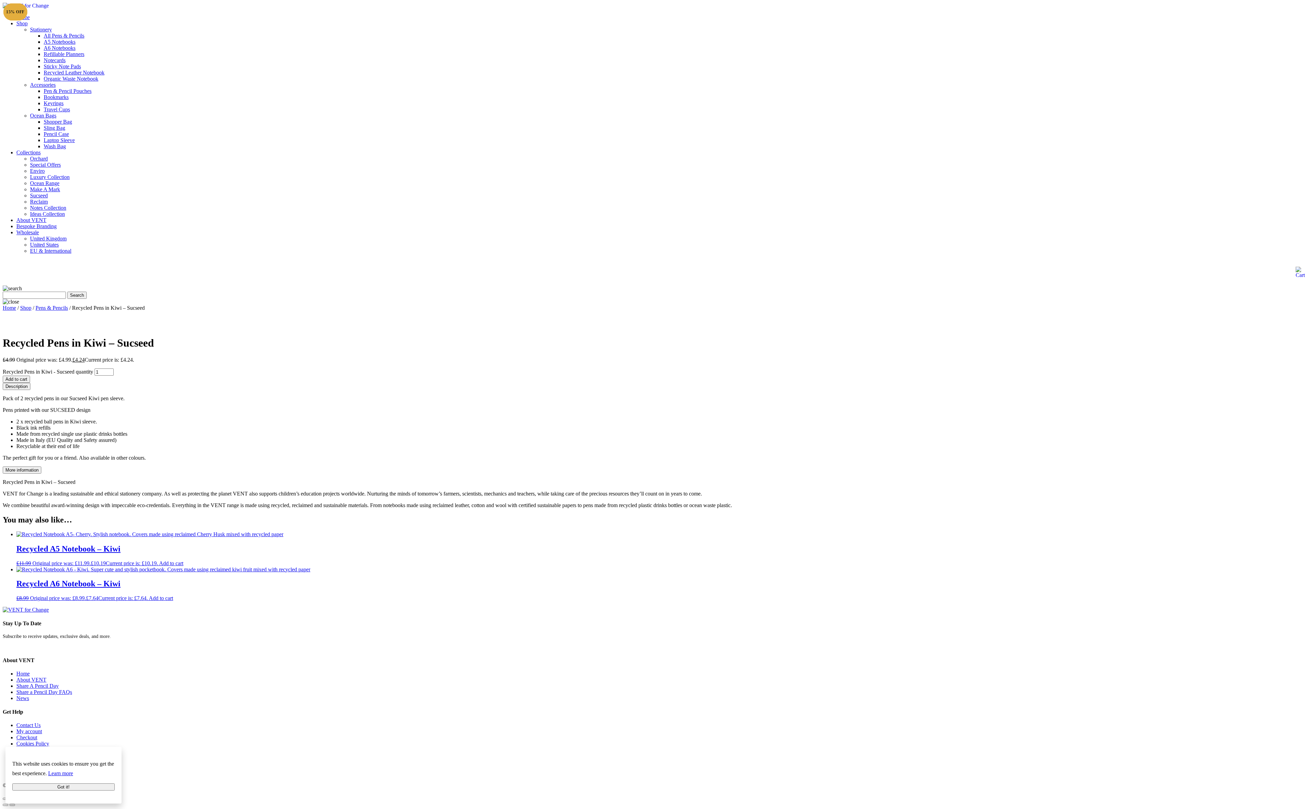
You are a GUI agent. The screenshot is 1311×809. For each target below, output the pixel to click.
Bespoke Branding (36, 226)
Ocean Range (44, 183)
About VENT (31, 220)
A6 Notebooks (59, 48)
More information (22, 470)
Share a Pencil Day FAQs (44, 692)
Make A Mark (45, 189)
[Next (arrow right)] (12, 805)
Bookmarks (56, 97)
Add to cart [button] (171, 563)
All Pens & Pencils (64, 36)
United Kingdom (48, 238)
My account (29, 731)
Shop (22, 23)
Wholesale (27, 232)
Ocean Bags (43, 115)
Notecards (55, 60)
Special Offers (45, 165)
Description (16, 386)
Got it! (63, 787)
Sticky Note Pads (62, 66)
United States (44, 245)
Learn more (60, 773)
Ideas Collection (47, 214)
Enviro (37, 171)
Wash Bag (55, 146)
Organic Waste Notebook (71, 79)
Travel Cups (57, 109)
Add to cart (16, 379)
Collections (28, 152)
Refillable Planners (64, 54)
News (22, 698)
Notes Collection (48, 208)
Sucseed (39, 195)
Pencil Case (56, 134)
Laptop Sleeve (59, 140)
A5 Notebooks (59, 42)
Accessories (43, 85)
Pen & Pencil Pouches (67, 91)
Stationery (41, 29)
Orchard (39, 159)
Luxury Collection (50, 177)
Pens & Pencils (52, 308)
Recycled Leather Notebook (74, 72)
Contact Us (28, 725)
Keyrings (54, 103)
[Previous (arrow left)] (5, 805)
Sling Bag (54, 128)
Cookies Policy (32, 744)
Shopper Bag (58, 122)
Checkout (26, 737)
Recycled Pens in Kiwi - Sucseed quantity (48, 372)
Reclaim (39, 202)
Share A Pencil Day (37, 686)
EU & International (50, 251)
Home (9, 308)
